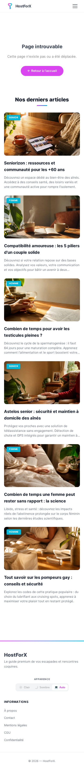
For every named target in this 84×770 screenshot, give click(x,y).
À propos (10, 710)
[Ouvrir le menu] (75, 6)
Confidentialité (13, 740)
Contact (9, 717)
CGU (7, 732)
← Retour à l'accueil (42, 71)
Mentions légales (15, 725)
